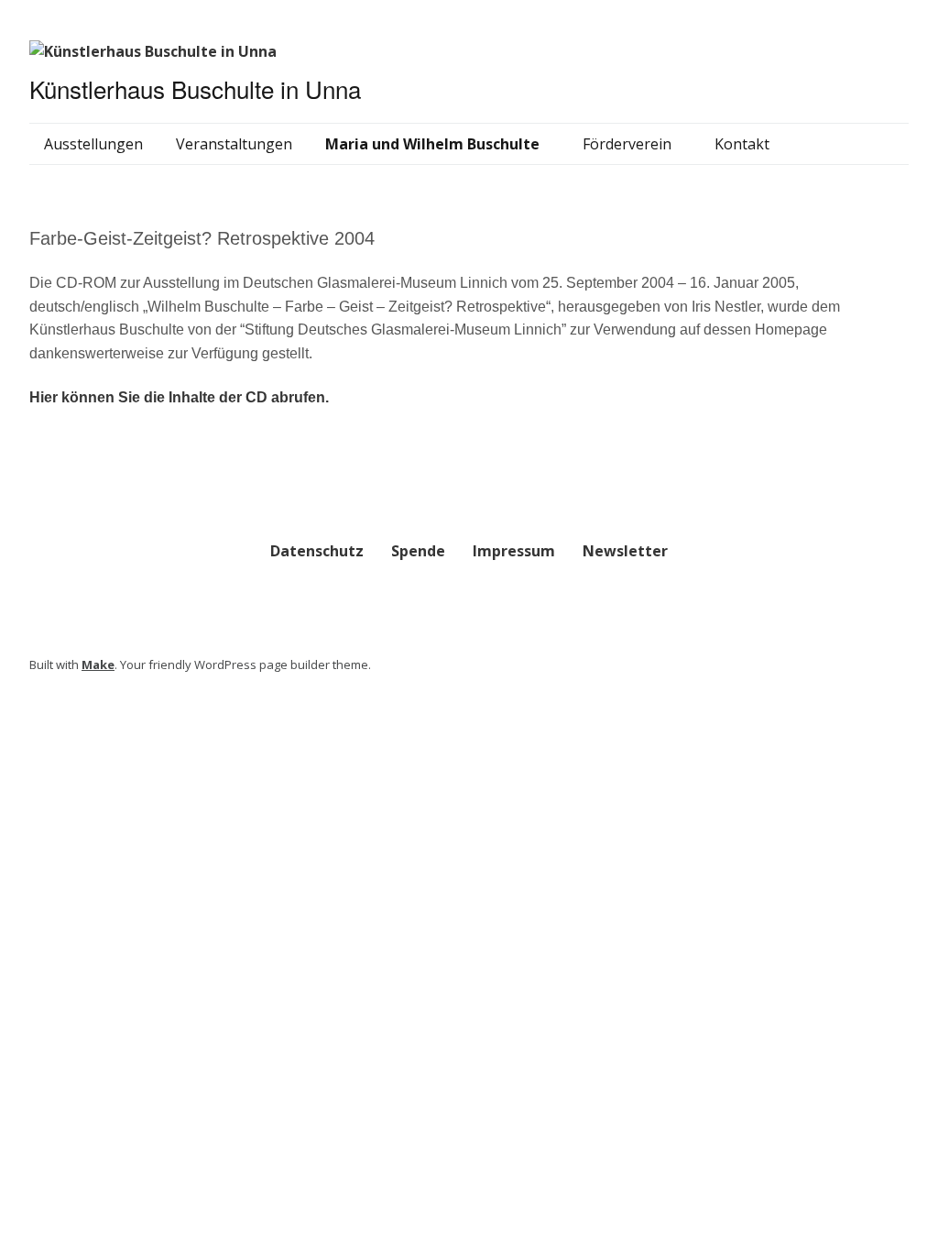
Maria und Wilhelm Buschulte (432, 144)
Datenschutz (317, 551)
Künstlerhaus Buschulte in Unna (195, 88)
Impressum (514, 551)
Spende (418, 551)
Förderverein (627, 144)
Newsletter (625, 551)
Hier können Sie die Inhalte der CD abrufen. (179, 397)
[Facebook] (903, 667)
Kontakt (741, 144)
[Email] (883, 667)
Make (98, 664)
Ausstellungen (93, 144)
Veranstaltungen (234, 144)
